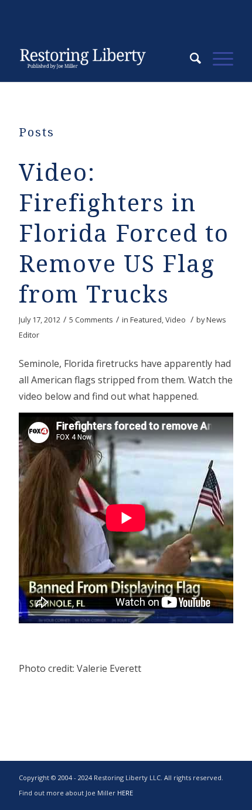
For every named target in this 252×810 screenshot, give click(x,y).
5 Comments (91, 319)
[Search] (189, 58)
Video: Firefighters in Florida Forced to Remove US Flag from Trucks (124, 233)
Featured (146, 319)
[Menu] (217, 58)
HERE (125, 792)
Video (175, 319)
